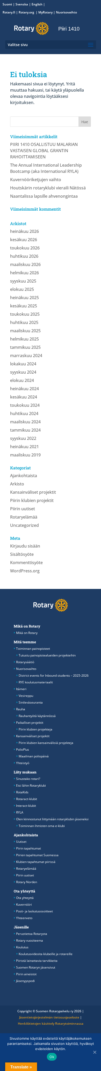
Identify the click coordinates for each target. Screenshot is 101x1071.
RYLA (19, 812)
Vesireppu (26, 695)
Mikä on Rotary (27, 626)
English (37, 4)
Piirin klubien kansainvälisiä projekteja (46, 743)
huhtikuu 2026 (24, 256)
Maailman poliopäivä (34, 756)
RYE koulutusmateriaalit (36, 682)
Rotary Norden (26, 882)
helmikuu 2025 (24, 339)
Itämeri (21, 689)
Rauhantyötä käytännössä (37, 716)
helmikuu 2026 (24, 273)
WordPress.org (25, 571)
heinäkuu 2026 (24, 231)
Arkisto (17, 484)
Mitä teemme (25, 642)
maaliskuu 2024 (25, 422)
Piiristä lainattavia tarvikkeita (36, 960)
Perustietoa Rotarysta (31, 934)
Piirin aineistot (26, 974)
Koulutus (22, 947)
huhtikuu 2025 (24, 322)
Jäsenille (21, 927)
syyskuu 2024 (23, 372)
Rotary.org (27, 12)
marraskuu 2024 (26, 355)
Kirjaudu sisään (25, 546)
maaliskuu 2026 (25, 264)
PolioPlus (22, 749)
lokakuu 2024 (23, 364)
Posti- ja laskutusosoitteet (34, 911)
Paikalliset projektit (29, 722)
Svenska (22, 4)
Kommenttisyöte (26, 562)
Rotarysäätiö (25, 662)
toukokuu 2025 (25, 314)
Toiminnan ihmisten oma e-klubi (42, 826)
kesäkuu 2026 (23, 239)
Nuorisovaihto (66, 12)
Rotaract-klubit (26, 799)
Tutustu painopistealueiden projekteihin (47, 655)
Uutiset (21, 841)
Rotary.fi (9, 12)
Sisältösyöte (22, 554)
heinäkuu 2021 (24, 446)
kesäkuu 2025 (23, 306)
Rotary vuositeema (29, 940)
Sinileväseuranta (31, 702)
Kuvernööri (24, 904)
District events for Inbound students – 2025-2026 (54, 675)
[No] (94, 1052)
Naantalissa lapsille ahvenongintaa (44, 196)
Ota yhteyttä (24, 891)
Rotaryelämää (23, 517)
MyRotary (45, 12)
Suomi (7, 4)
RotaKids (22, 792)
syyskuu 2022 (23, 438)
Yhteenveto (24, 918)
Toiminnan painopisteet (33, 648)
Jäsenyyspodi (25, 981)
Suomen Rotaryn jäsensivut (35, 967)
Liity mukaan (25, 772)
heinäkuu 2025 (24, 297)
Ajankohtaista (23, 475)
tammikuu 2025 (25, 347)
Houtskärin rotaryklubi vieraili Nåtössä (48, 188)
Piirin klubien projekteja (35, 729)
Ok (51, 1057)
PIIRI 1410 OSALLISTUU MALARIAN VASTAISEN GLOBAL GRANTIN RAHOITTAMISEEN (44, 151)
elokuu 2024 (22, 380)
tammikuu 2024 (25, 430)
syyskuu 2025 (23, 281)
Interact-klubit (26, 805)
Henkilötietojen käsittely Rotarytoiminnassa (50, 1023)
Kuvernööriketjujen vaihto (35, 179)
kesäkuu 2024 (23, 397)
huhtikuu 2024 (24, 413)
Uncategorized (24, 525)
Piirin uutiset (22, 509)
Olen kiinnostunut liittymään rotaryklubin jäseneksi (52, 819)
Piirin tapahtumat (28, 848)
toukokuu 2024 (25, 405)
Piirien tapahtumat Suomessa (37, 855)
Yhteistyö (22, 763)
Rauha (20, 709)
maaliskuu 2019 (25, 455)
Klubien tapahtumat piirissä (35, 862)
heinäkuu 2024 (24, 389)
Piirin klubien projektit (32, 500)
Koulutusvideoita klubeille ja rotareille (46, 954)
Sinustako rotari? (28, 779)
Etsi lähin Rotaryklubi (31, 785)
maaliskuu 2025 (25, 331)
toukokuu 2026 (25, 248)
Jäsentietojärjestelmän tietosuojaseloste (49, 1017)
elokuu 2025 (22, 289)
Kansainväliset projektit (33, 492)
